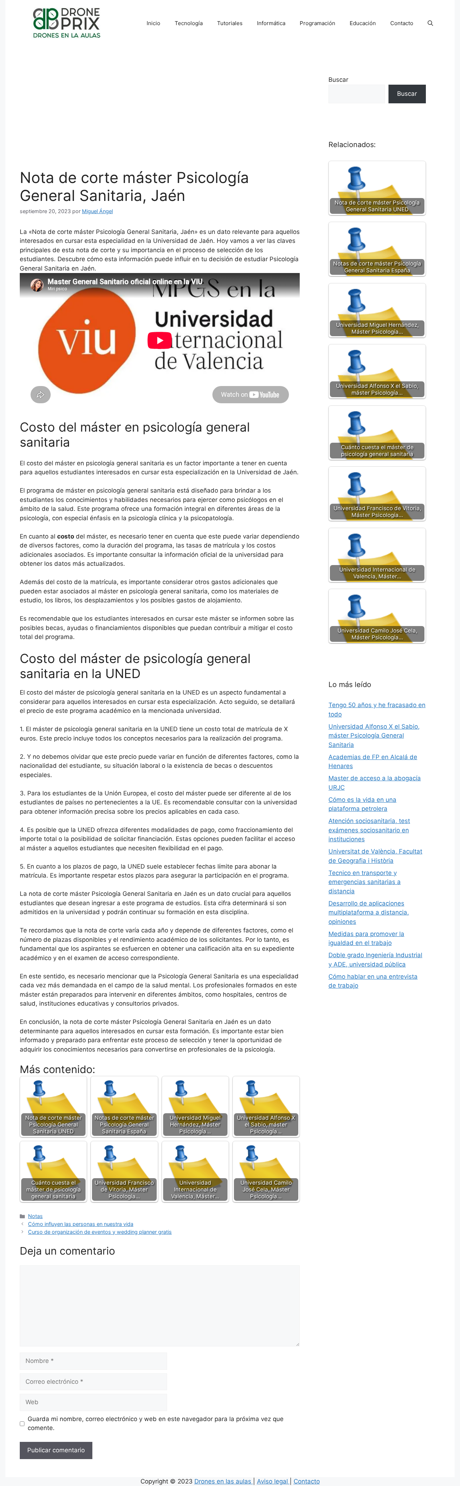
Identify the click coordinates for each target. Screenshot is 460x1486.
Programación (317, 23)
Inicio (153, 23)
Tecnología (189, 23)
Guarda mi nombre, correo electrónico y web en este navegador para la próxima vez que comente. (156, 1423)
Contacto (401, 23)
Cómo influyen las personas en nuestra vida (80, 1224)
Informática (271, 23)
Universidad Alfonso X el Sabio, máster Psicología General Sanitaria (374, 735)
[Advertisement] (160, 115)
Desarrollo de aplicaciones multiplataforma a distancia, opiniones (368, 912)
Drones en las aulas (223, 1481)
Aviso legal (273, 1481)
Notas (35, 1216)
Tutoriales (230, 23)
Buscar (338, 79)
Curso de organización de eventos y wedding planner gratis (100, 1232)
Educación (363, 23)
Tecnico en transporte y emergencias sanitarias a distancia (364, 882)
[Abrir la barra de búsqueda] (430, 23)
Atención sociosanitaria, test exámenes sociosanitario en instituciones (369, 830)
